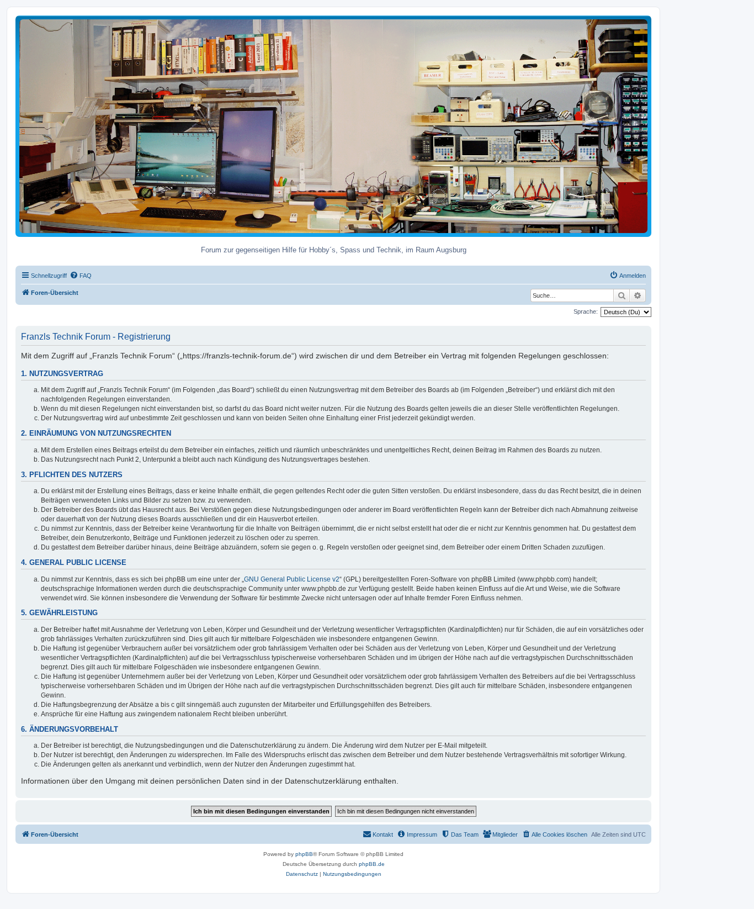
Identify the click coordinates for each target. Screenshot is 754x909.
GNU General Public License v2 (291, 579)
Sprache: (586, 311)
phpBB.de (372, 864)
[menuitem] (81, 275)
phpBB (304, 854)
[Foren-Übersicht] (333, 126)
